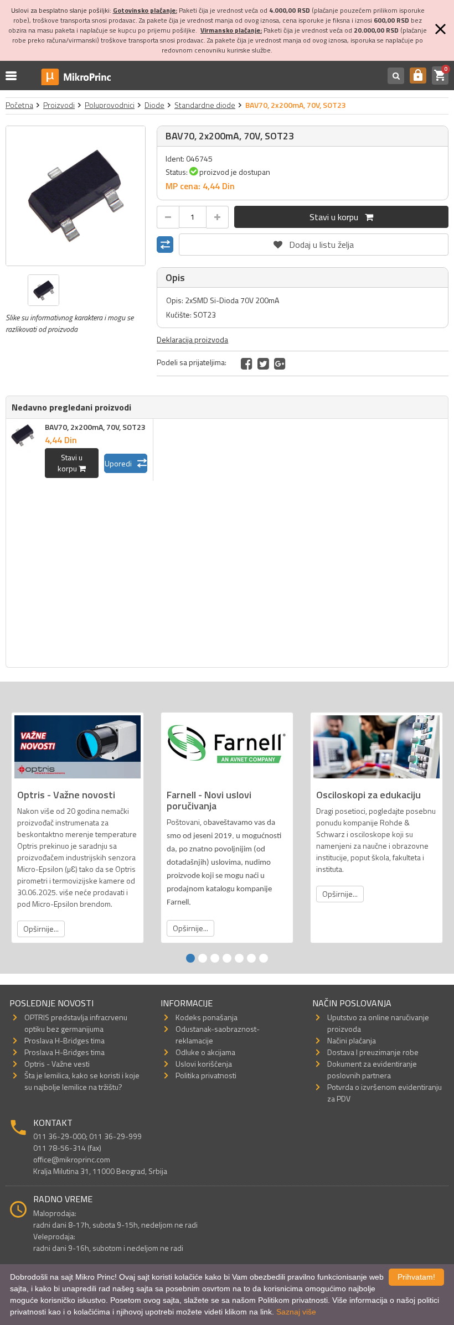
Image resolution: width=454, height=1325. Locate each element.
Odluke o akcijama (205, 1052)
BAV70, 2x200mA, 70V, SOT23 (95, 427)
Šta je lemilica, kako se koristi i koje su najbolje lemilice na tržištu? (82, 1081)
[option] (76, 196)
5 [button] (239, 958)
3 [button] (214, 958)
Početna (19, 105)
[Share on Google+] (280, 363)
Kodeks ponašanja (207, 1017)
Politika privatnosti (206, 1075)
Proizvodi (59, 105)
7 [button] (263, 958)
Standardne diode (204, 105)
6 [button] (251, 958)
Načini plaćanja (351, 1040)
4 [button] (227, 958)
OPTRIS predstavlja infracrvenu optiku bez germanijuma (75, 1023)
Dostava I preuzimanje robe (373, 1052)
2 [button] (202, 958)
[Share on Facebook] (246, 363)
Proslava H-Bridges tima (64, 1040)
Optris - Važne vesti (57, 1063)
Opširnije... (41, 928)
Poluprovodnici (110, 105)
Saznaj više (296, 1311)
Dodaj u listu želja (314, 242)
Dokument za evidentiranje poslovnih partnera (372, 1069)
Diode (154, 105)
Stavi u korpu (337, 217)
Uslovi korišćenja (204, 1063)
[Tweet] (263, 363)
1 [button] (190, 958)
